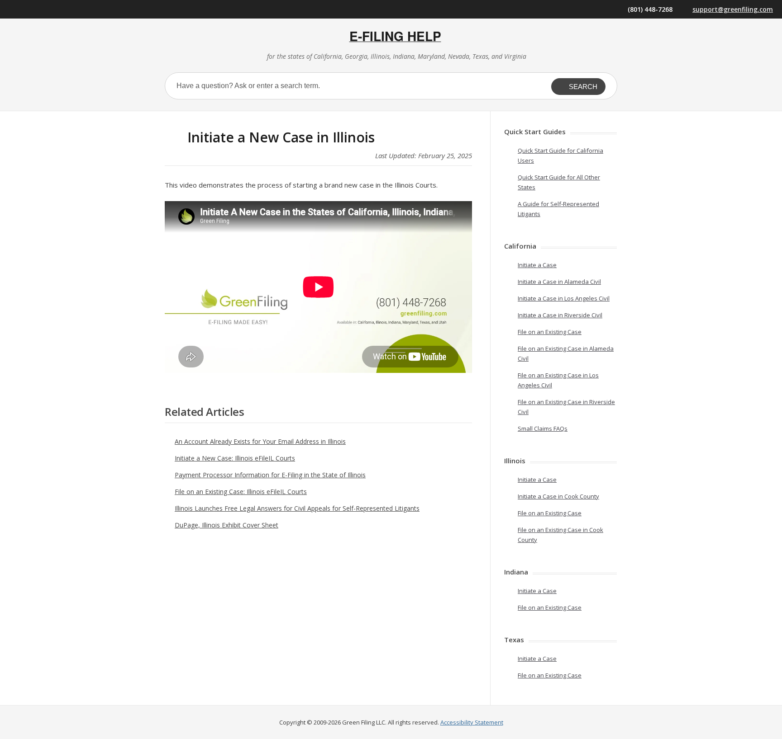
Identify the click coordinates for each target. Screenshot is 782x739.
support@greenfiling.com (732, 9)
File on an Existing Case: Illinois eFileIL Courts (241, 491)
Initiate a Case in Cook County (558, 496)
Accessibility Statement (471, 722)
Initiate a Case (537, 265)
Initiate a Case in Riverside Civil (560, 315)
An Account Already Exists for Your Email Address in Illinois (260, 441)
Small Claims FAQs (542, 428)
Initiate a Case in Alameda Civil (559, 282)
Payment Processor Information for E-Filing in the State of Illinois (270, 475)
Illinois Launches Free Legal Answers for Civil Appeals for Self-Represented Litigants (297, 508)
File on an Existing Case (550, 332)
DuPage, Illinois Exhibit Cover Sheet (226, 525)
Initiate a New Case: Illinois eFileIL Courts (235, 458)
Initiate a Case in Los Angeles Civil (564, 298)
